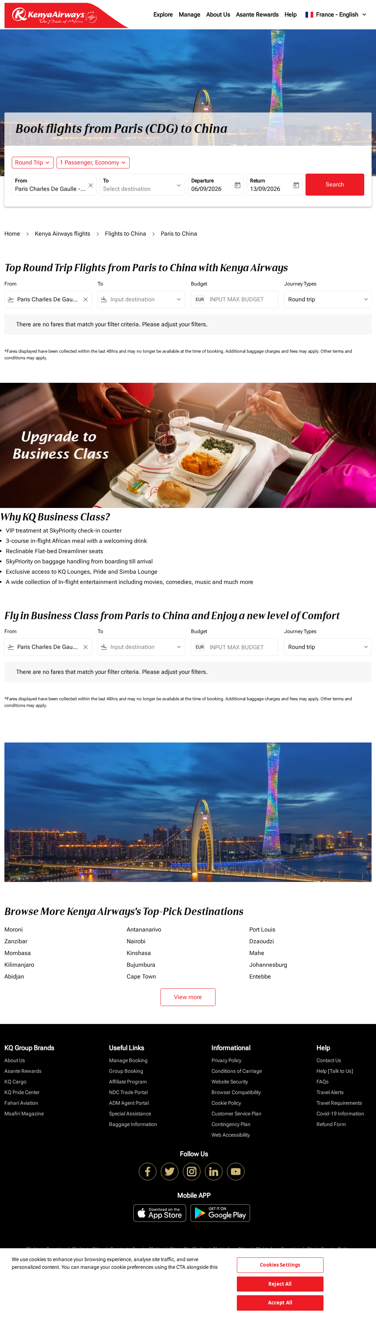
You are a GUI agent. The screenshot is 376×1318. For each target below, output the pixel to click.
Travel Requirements (339, 1103)
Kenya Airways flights (62, 233)
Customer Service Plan (236, 1114)
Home (12, 233)
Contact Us (329, 1060)
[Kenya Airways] (147, 1171)
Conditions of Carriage (237, 1071)
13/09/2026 (265, 188)
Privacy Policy (226, 1060)
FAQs (323, 1082)
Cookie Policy (226, 1103)
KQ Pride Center (22, 1092)
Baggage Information (133, 1124)
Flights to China (125, 233)
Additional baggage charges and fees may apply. (273, 351)
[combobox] (50, 189)
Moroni (13, 929)
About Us (218, 14)
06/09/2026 (206, 188)
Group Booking (126, 1071)
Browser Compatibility (236, 1092)
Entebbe (260, 976)
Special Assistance (130, 1114)
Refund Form (331, 1124)
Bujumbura (141, 964)
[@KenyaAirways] (169, 1171)
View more (188, 997)
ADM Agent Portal (129, 1103)
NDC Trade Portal (128, 1092)
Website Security (230, 1082)
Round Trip (29, 162)
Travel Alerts (330, 1092)
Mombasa (17, 953)
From (21, 181)
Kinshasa (139, 953)
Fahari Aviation (21, 1103)
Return (257, 181)
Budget (199, 284)
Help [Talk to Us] (335, 1071)
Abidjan (14, 976)
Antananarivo (144, 929)
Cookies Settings (280, 1264)
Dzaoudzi (261, 941)
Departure (202, 181)
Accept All (280, 1302)
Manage (189, 14)
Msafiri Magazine (24, 1114)
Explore (163, 14)
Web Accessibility (231, 1135)
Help (291, 14)
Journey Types (300, 284)
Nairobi (136, 941)
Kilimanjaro (19, 964)
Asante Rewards (257, 14)
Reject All (280, 1284)
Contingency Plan (231, 1124)
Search (335, 184)
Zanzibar (15, 941)
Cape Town (141, 976)
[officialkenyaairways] (191, 1171)
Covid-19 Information (340, 1114)
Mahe (256, 953)
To (106, 181)
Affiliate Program (128, 1082)
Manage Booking (128, 1060)
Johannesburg (268, 964)
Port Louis (262, 929)
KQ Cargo (15, 1082)
